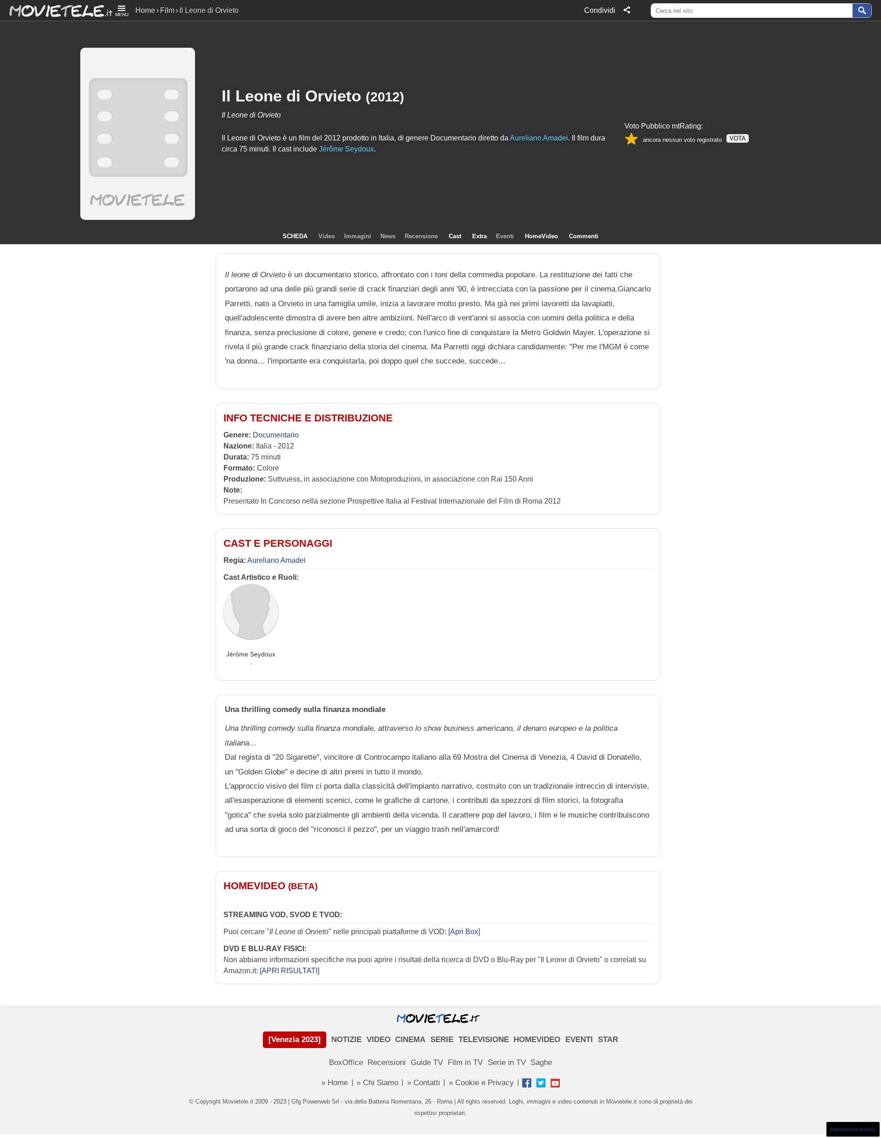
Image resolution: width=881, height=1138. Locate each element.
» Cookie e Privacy (481, 1082)
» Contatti (423, 1082)
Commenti (583, 236)
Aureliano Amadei (276, 560)
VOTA (738, 138)
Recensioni (387, 1062)
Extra (479, 236)
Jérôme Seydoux (250, 654)
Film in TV (465, 1062)
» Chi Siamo (377, 1082)
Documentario (276, 435)
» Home (334, 1082)
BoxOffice (346, 1062)
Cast (455, 236)
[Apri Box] (463, 932)
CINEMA (410, 1039)
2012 (385, 96)
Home (145, 10)
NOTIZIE (346, 1039)
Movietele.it (56, 10)
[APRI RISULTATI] (289, 971)
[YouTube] (555, 1083)
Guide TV (427, 1062)
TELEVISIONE (483, 1039)
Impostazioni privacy (853, 1129)
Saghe (541, 1062)
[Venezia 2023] (294, 1039)
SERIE (441, 1039)
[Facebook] (526, 1083)
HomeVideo (541, 236)
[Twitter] (541, 1083)
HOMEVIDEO (536, 1039)
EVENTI (579, 1039)
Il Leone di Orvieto (291, 96)
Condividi (599, 10)
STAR (608, 1039)
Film (167, 10)
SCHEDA (295, 236)
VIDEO (378, 1039)
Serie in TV (507, 1062)
